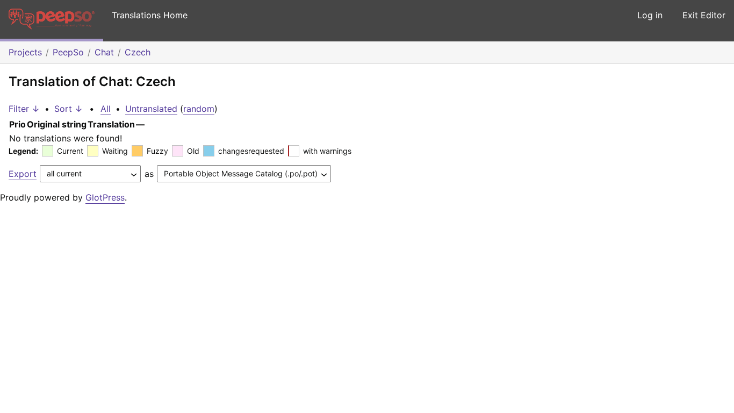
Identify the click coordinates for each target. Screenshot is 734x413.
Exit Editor (703, 15)
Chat (104, 52)
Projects (25, 52)
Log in (650, 15)
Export (23, 173)
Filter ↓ (24, 108)
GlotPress (105, 197)
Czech (137, 52)
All (105, 108)
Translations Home (150, 15)
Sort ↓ (68, 108)
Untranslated (151, 108)
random (198, 108)
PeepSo (68, 52)
